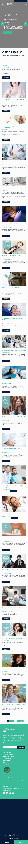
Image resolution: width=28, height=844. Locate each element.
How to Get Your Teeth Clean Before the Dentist (13, 638)
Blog (4, 762)
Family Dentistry (7, 752)
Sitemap (15, 837)
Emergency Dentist (8, 758)
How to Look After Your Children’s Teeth (11, 669)
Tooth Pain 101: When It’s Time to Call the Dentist (13, 188)
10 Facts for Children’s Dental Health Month (12, 381)
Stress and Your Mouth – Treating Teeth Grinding (14, 350)
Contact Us (6, 764)
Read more (6, 77)
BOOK (7, 842)
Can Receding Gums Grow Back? (10, 704)
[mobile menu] (26, 5)
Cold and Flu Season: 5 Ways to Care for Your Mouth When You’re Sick (13, 570)
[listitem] (14, 788)
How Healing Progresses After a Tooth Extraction (13, 99)
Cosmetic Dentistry (8, 754)
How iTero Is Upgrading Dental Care (10, 514)
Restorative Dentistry (8, 756)
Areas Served (6, 760)
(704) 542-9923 (5, 1)
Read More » (7, 32)
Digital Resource (14, 838)
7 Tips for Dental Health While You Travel (11, 287)
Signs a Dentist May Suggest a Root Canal (12, 161)
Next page (19, 721)
